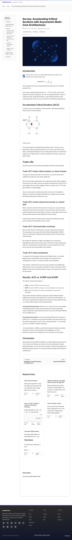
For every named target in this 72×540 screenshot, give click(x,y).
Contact (59, 517)
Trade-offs (8, 28)
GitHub (44, 517)
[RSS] (15, 523)
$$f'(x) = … (32, 442)
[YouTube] (3, 526)
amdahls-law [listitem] (35, 31)
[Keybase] (23, 523)
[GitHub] (7, 523)
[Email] (19, 523)
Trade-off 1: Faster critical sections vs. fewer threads (10, 32)
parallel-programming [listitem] (27, 31)
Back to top (67, 535)
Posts (30, 514)
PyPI (44, 519)
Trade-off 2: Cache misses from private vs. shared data (10, 38)
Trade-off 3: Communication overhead (10, 44)
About (59, 514)
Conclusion (8, 56)
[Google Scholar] (11, 526)
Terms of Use (46, 535)
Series (30, 519)
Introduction (8, 21)
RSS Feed (60, 519)
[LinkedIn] (11, 523)
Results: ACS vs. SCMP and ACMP (9, 53)
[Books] (7, 526)
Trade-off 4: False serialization (10, 49)
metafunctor (6, 2)
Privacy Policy (38, 535)
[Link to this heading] (20, 70)
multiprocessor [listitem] (42, 31)
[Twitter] (3, 523)
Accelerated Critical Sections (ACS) (10, 25)
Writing (30, 525)
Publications (31, 522)
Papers (30, 517)
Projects (45, 514)
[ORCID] (15, 526)
